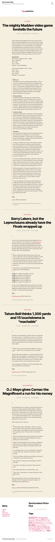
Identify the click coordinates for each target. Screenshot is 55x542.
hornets (45, 522)
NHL (41, 526)
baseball (39, 517)
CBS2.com (14, 487)
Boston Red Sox (32, 518)
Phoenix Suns (47, 528)
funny (31, 522)
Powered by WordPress (21, 539)
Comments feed (6, 514)
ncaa (33, 491)
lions (14, 375)
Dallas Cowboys (16, 203)
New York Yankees (33, 526)
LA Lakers (24, 299)
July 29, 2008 (27, 33)
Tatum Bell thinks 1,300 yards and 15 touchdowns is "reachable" (27, 318)
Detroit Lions (27, 309)
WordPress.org (5, 516)
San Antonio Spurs (36, 529)
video (48, 531)
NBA (27, 299)
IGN (13, 199)
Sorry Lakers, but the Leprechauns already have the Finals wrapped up (27, 223)
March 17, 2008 (27, 397)
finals (21, 299)
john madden (22, 203)
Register (4, 509)
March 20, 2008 (27, 325)
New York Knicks (38, 525)
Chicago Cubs (38, 518)
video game (15, 204)
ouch (35, 528)
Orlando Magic (31, 528)
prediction (39, 203)
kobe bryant (31, 523)
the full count (38, 530)
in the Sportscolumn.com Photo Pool (42, 509)
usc (14, 492)
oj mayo (36, 491)
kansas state (23, 491)
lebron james (41, 523)
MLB (30, 525)
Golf (42, 522)
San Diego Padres (43, 529)
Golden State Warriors (37, 522)
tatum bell (24, 375)
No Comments (35, 33)
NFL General (27, 21)
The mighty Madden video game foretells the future (27, 27)
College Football (38, 519)
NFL (35, 203)
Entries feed (5, 512)
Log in (3, 511)
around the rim (33, 517)
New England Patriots (30, 203)
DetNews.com (15, 372)
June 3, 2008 (26, 230)
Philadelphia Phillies (39, 528)
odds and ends (46, 526)
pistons (30, 529)
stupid (33, 530)
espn (49, 521)
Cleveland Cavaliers (44, 518)
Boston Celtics (27, 214)
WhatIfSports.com (37, 242)
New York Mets (43, 525)
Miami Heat (50, 523)
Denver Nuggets (39, 521)
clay (20, 33)
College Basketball (28, 385)
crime (42, 519)
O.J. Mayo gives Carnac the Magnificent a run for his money (27, 391)
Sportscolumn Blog (7, 2)
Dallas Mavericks (32, 521)
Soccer (47, 529)
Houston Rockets (49, 522)
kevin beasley (29, 491)
